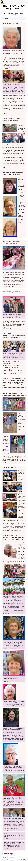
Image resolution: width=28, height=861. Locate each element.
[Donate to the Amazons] (7, 853)
